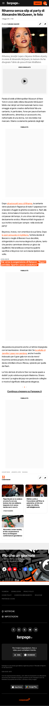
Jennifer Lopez (16, 472)
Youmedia (5, 591)
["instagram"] (10, 569)
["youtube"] (15, 569)
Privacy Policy (28, 591)
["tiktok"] (4, 569)
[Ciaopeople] (24, 699)
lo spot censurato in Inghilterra (15, 235)
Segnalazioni (16, 591)
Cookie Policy (7, 595)
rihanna (25, 472)
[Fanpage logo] (13, 3)
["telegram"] (30, 569)
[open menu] (2, 3)
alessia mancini (13, 24)
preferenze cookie (8, 599)
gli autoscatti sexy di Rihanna (19, 203)
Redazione (38, 595)
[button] (45, 24)
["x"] (20, 569)
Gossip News (6, 472)
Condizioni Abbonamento (23, 595)
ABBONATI (37, 3)
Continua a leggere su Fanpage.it (24, 391)
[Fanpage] (24, 637)
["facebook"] (25, 569)
